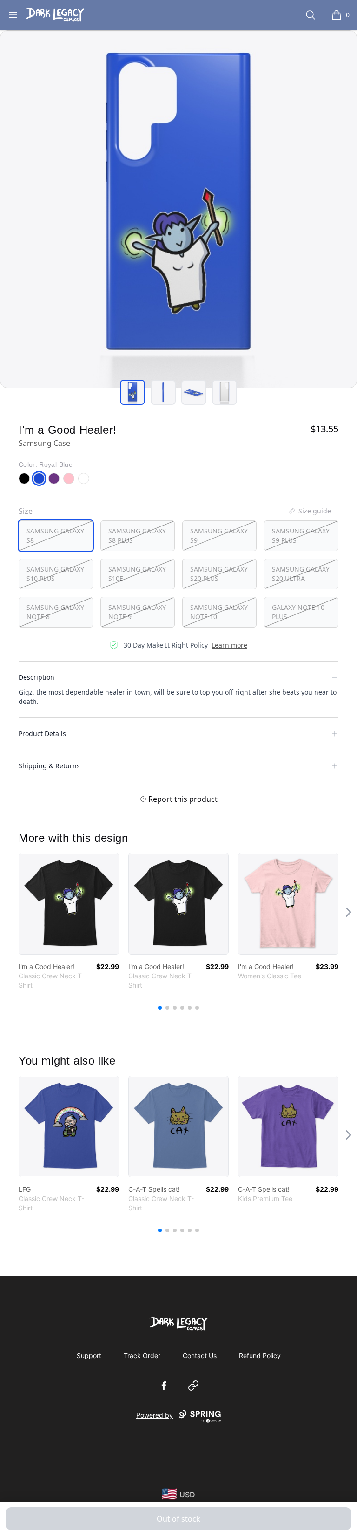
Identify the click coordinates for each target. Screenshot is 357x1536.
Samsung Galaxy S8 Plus (137, 535)
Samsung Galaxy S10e (137, 574)
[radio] (56, 535)
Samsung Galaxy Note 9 (137, 612)
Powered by (154, 1415)
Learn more (229, 645)
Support (89, 1355)
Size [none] (26, 511)
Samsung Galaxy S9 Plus (301, 535)
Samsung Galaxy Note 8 (55, 612)
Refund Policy (260, 1355)
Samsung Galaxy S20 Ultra (301, 574)
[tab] (132, 392)
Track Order (142, 1355)
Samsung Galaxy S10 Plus (55, 574)
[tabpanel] (178, 209)
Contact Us (200, 1355)
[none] (309, 511)
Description (36, 677)
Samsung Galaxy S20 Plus (219, 574)
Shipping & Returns (49, 765)
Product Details (42, 733)
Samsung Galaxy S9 (219, 535)
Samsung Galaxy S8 (55, 535)
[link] (69, 903)
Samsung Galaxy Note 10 (219, 612)
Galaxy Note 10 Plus (298, 612)
